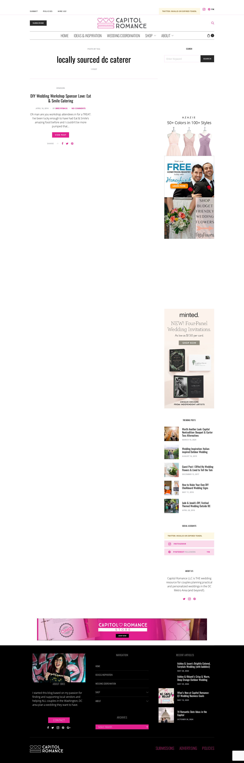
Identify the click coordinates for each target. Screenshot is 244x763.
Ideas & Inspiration (88, 35)
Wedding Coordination (123, 35)
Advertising (188, 748)
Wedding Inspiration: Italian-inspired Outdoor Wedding (196, 450)
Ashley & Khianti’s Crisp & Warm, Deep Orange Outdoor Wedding (193, 678)
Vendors (60, 88)
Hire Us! (62, 11)
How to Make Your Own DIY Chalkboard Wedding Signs (195, 486)
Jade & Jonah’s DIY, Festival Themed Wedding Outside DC (196, 504)
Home (65, 35)
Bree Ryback (61, 108)
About (165, 35)
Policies (47, 11)
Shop (149, 35)
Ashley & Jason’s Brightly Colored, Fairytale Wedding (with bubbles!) (193, 665)
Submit (34, 11)
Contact (59, 720)
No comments (78, 108)
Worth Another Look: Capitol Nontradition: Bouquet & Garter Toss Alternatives (197, 432)
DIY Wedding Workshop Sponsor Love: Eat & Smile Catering (60, 98)
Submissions (165, 748)
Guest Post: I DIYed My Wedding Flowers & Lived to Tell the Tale (197, 468)
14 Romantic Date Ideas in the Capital (192, 713)
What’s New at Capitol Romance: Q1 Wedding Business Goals (193, 694)
